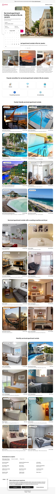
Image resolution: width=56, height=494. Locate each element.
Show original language (36, 1)
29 (16, 44)
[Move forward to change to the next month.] (18, 30)
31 (5, 46)
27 (12, 44)
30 (18, 44)
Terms (29, 492)
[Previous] (25, 48)
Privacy (26, 492)
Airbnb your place (48, 4)
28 (14, 44)
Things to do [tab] (22, 459)
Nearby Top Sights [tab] (14, 459)
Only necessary (27, 487)
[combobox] (13, 23)
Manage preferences (40, 487)
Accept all (15, 487)
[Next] (30, 48)
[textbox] (9, 27)
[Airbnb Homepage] (5, 4)
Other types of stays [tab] (6, 459)
